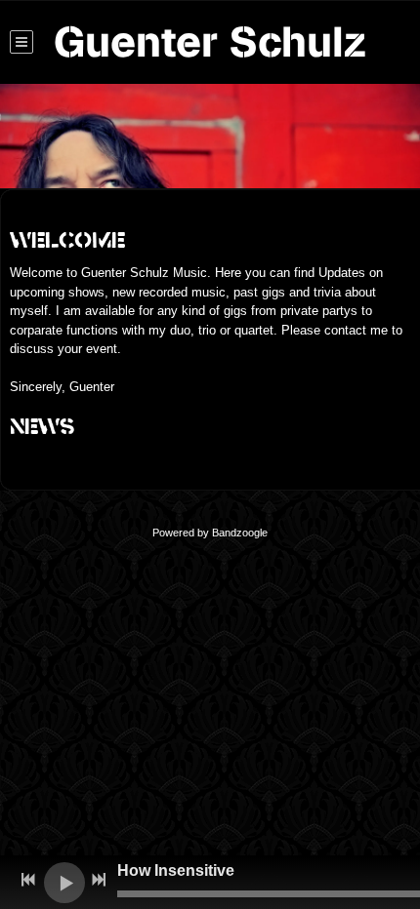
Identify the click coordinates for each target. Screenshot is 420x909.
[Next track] (98, 880)
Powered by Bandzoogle (210, 532)
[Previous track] (28, 880)
